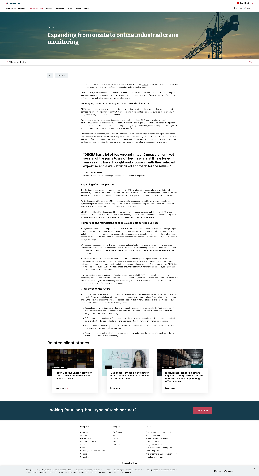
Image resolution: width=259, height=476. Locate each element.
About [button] (78, 8)
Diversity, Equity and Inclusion (92, 451)
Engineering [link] (59, 8)
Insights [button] (49, 8)
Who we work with (88, 441)
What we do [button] (11, 8)
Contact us (84, 457)
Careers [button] (70, 8)
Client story (62, 75)
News (82, 448)
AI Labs (83, 444)
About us (84, 432)
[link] (202, 410)
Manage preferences (223, 471)
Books (116, 441)
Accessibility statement (155, 435)
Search (239, 8)
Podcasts (117, 444)
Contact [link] (86, 8)
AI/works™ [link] (22, 8)
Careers (83, 454)
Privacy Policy (125, 472)
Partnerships (85, 438)
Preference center (120, 432)
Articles (116, 435)
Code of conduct (153, 441)
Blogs (115, 438)
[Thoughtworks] (13, 2)
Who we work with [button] (36, 8)
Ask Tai (250, 8)
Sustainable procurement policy (159, 448)
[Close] (254, 468)
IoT (50, 75)
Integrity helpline (152, 444)
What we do (85, 435)
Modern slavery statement (157, 438)
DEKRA (145, 84)
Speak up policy (152, 451)
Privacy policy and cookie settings (160, 432)
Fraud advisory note (154, 457)
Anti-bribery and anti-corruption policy (161, 454)
